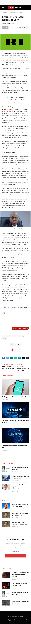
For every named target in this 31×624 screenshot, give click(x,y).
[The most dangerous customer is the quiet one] (6, 524)
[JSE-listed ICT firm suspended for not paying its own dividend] (6, 575)
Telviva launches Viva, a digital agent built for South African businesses (20, 487)
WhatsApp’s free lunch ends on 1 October (14, 397)
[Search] (28, 7)
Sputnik (4, 338)
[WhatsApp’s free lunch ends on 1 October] (15, 387)
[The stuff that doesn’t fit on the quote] (6, 469)
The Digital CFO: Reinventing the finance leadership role (23, 368)
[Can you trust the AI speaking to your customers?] (6, 478)
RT (14, 336)
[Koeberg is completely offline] (6, 603)
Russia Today (20, 336)
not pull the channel (7, 111)
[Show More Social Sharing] (10, 27)
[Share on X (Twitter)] (3, 27)
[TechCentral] (15, 7)
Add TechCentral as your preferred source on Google (15, 313)
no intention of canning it (19, 60)
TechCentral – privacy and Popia (21, 620)
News (6, 12)
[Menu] (3, 7)
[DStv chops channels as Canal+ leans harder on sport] (15, 410)
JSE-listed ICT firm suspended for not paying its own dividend (20, 575)
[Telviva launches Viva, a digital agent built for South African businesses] (6, 487)
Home (3, 12)
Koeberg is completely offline (20, 601)
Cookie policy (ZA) (8, 620)
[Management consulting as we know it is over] (6, 515)
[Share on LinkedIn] (6, 27)
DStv (3, 336)
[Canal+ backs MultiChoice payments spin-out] (15, 436)
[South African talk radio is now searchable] (6, 585)
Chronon (21, 616)
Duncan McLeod (6, 23)
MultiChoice (9, 336)
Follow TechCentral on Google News (17, 307)
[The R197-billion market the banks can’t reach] (6, 506)
